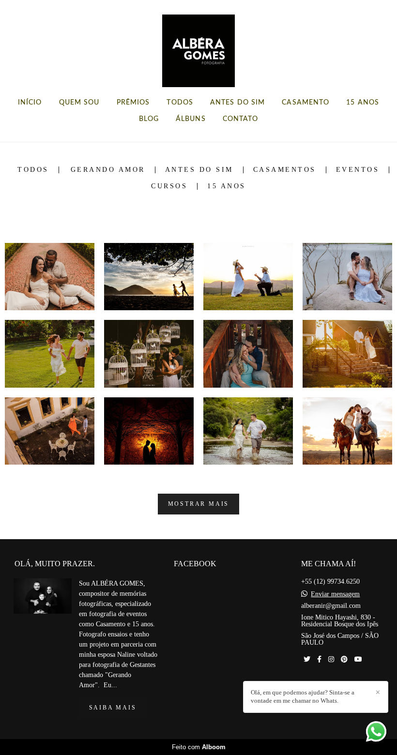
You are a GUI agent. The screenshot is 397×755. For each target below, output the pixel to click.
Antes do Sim (199, 169)
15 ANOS (362, 102)
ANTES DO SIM (237, 102)
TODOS (180, 102)
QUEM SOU (79, 102)
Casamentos (284, 169)
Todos (33, 169)
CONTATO (241, 119)
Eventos (358, 169)
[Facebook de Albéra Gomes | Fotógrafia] (319, 659)
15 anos (226, 186)
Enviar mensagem (335, 594)
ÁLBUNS (191, 119)
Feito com (199, 747)
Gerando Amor (108, 169)
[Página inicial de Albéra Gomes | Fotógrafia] (198, 46)
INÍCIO (30, 102)
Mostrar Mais (198, 504)
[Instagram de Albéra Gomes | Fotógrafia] (331, 659)
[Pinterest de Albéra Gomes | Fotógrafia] (344, 659)
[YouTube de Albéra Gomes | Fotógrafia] (358, 659)
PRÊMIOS (133, 102)
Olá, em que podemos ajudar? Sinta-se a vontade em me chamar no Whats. (302, 696)
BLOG (149, 119)
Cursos (169, 186)
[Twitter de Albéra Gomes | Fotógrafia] (307, 659)
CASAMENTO (305, 102)
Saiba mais (113, 708)
